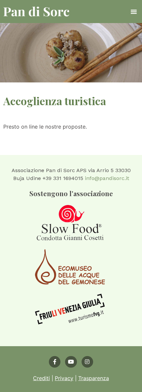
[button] (134, 11)
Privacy (64, 378)
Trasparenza (93, 378)
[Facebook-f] (54, 362)
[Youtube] (71, 362)
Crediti (41, 378)
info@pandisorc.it (107, 178)
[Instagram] (87, 362)
